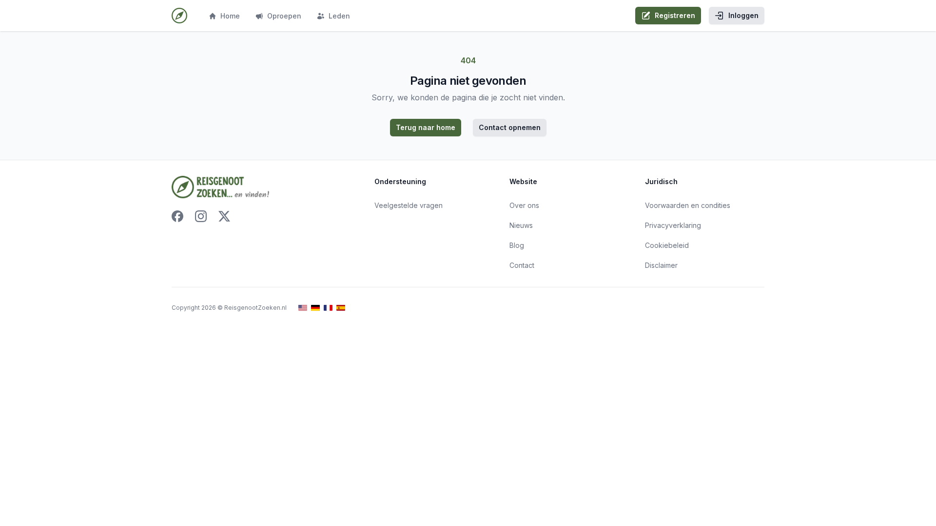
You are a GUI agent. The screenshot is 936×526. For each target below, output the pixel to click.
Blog (516, 245)
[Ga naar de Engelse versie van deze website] (302, 308)
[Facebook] (177, 216)
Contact (521, 265)
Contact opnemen (510, 127)
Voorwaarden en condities (687, 205)
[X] (224, 216)
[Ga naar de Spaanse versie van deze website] (340, 308)
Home (230, 16)
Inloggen (743, 15)
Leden (339, 16)
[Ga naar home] (179, 15)
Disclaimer (661, 265)
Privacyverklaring (673, 225)
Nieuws (521, 225)
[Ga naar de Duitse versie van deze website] (315, 308)
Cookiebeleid (667, 245)
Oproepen (284, 16)
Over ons (524, 205)
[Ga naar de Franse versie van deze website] (328, 308)
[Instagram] (201, 216)
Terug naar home (425, 127)
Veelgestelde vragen (408, 205)
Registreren (675, 15)
